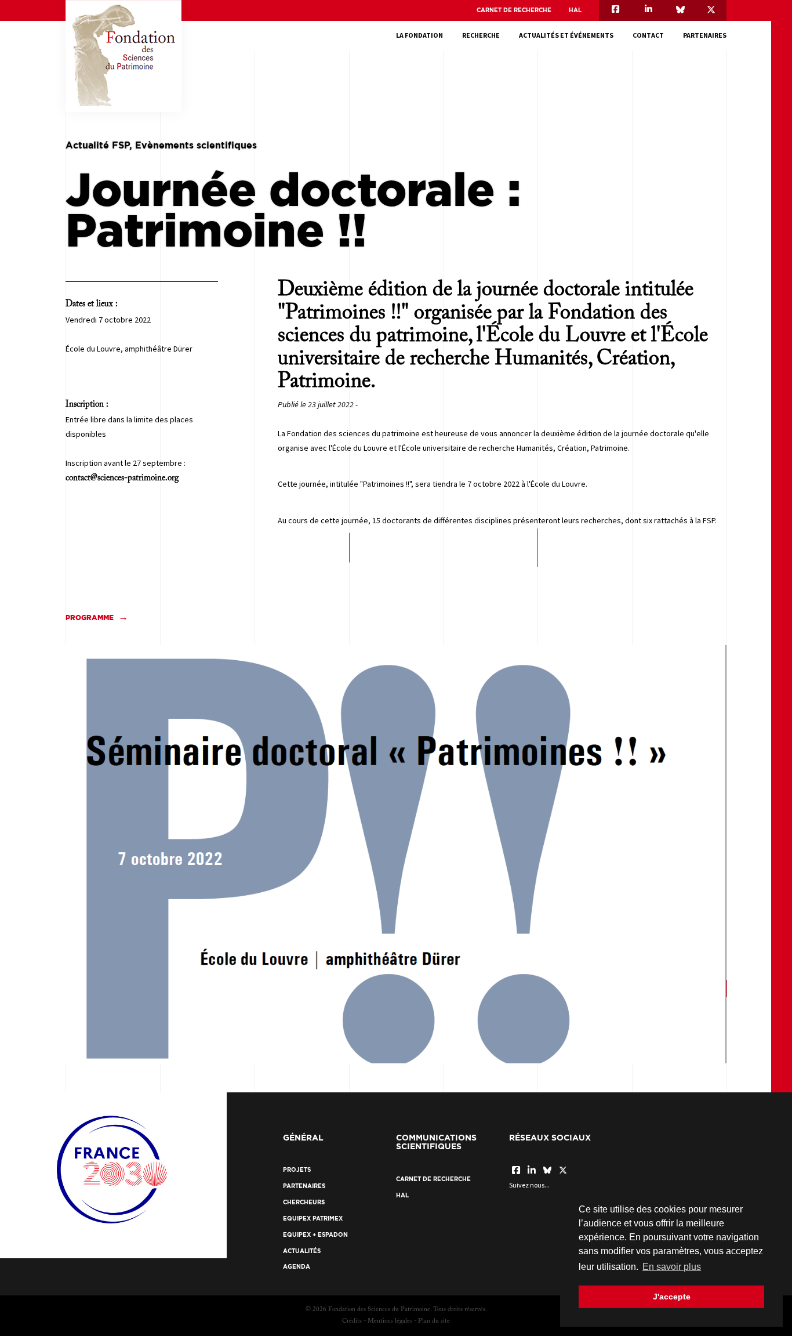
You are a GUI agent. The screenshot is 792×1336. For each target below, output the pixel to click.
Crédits (352, 1321)
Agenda (296, 1266)
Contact (648, 35)
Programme (90, 617)
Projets (297, 1170)
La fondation (419, 35)
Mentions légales (390, 1321)
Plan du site (434, 1321)
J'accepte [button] (672, 1296)
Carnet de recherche (514, 10)
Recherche (481, 35)
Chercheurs (304, 1202)
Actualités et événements (566, 35)
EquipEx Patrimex (313, 1218)
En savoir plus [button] (671, 1267)
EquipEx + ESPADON (315, 1235)
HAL (575, 10)
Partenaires (704, 35)
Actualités (302, 1251)
